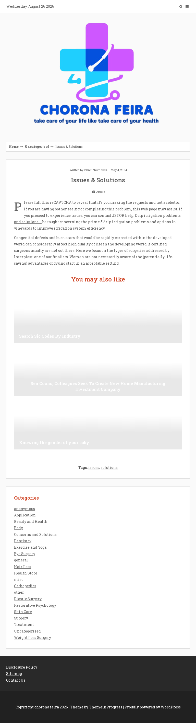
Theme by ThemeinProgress (96, 707)
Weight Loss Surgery (32, 637)
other (19, 592)
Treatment (24, 624)
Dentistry (22, 540)
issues (93, 467)
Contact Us (16, 680)
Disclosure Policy (21, 667)
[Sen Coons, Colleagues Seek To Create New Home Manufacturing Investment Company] (98, 370)
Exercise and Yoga (30, 547)
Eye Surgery (24, 553)
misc (18, 579)
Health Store (25, 573)
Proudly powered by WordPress (153, 707)
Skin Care (23, 611)
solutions (109, 467)
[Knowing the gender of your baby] (98, 423)
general (21, 560)
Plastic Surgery (28, 598)
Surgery (21, 618)
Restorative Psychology (35, 605)
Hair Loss (22, 566)
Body (18, 527)
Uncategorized (37, 146)
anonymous (24, 508)
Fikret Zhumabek (95, 170)
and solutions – (28, 221)
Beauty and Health (30, 521)
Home (14, 146)
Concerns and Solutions (35, 534)
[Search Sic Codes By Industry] (98, 317)
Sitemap (14, 673)
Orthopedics (25, 585)
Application (25, 515)
